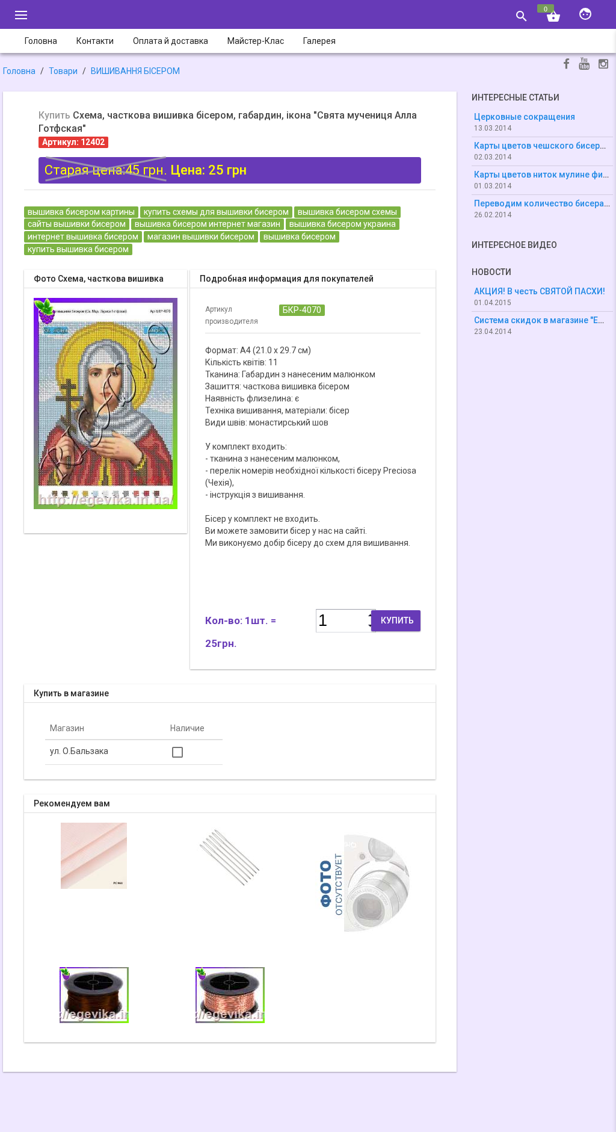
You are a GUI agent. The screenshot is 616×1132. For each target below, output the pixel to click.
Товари (63, 71)
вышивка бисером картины (81, 212)
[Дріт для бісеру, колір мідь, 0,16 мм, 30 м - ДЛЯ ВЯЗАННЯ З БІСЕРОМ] (366, 882)
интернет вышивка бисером (83, 236)
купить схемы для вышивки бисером (216, 212)
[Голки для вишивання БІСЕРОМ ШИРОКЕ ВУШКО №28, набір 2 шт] (230, 855)
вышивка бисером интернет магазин (207, 224)
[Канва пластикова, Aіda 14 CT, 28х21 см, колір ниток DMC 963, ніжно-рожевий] (94, 855)
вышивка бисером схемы (347, 212)
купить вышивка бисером (78, 249)
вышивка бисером (299, 236)
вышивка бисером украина (342, 224)
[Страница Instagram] (603, 65)
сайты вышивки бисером (77, 224)
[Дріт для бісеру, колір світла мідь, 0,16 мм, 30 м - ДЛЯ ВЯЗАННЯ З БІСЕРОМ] (230, 994)
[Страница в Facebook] (566, 65)
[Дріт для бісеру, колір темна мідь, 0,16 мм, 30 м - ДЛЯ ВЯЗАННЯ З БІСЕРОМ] (94, 994)
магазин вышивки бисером (200, 236)
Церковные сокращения (524, 117)
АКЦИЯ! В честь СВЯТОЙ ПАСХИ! (539, 291)
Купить (397, 620)
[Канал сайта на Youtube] (584, 65)
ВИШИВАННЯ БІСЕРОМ (135, 71)
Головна (19, 71)
